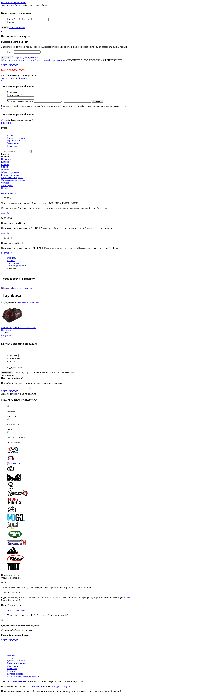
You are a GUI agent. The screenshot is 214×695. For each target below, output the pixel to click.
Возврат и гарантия (16, 663)
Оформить (6, 288)
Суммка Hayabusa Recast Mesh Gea (18, 327)
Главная (11, 258)
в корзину (6, 335)
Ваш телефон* (14, 358)
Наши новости (8, 193)
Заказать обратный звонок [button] (14, 78)
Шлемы (5, 164)
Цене (36, 302)
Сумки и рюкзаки (16, 265)
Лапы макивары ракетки (13, 180)
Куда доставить (14, 367)
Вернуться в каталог (22, 288)
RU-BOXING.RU (17, 681)
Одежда (5, 169)
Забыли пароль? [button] (17, 27)
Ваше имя (12, 92)
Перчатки (6, 159)
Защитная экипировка (12, 177)
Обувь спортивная (10, 172)
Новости (11, 671)
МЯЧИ (4, 167)
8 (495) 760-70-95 (9, 65)
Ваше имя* (12, 355)
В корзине (6, 123)
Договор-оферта (15, 674)
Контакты (12, 146)
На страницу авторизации (25, 57)
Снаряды (5, 188)
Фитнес (5, 183)
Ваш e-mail (12, 361)
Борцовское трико (10, 175)
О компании (13, 143)
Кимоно (5, 162)
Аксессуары (7, 185)
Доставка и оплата (16, 138)
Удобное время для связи (19, 101)
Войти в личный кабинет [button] (13, 2)
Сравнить (6, 330)
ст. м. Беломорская (16, 610)
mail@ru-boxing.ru (61, 686)
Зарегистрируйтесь (10, 5)
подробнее (6, 213)
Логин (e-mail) (14, 19)
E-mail (10, 52)
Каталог (11, 135)
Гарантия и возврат (16, 140)
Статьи (10, 658)
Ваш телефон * (14, 95)
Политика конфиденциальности (23, 676)
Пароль (10, 22)
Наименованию (26, 302)
